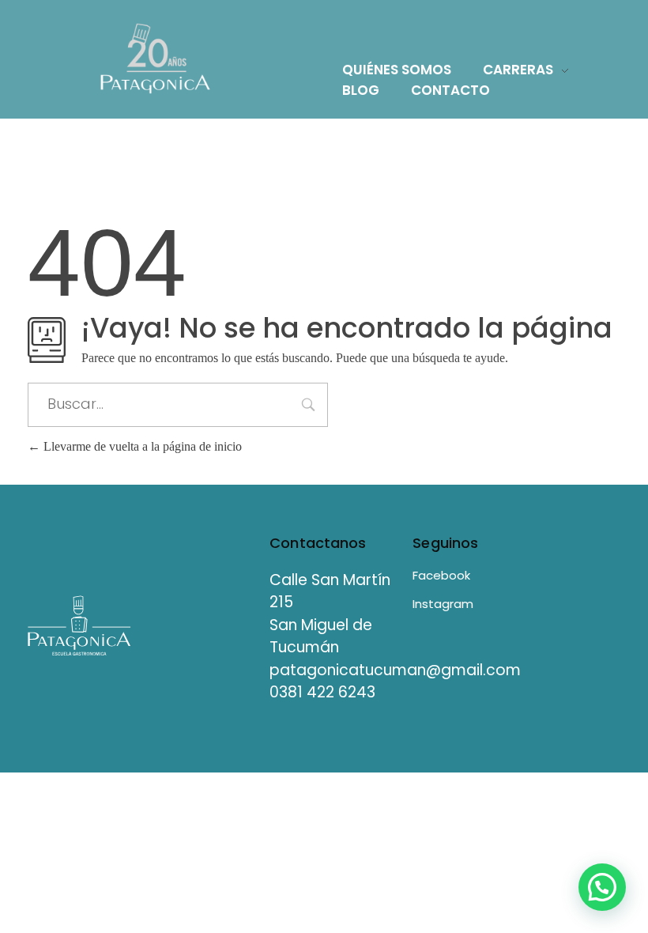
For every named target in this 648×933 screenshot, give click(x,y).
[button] (602, 887)
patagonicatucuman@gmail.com (395, 670)
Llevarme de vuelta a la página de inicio (141, 446)
